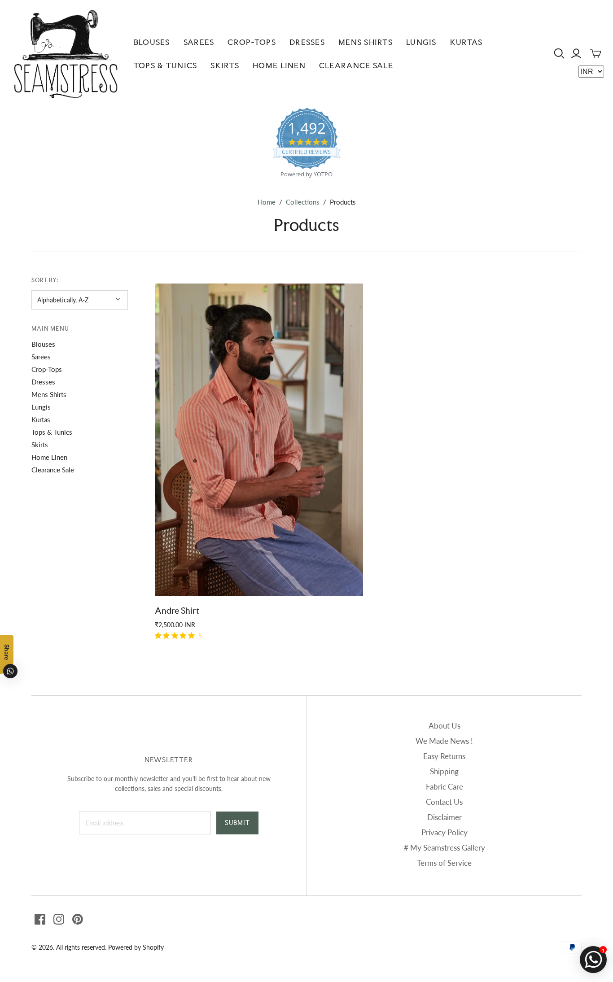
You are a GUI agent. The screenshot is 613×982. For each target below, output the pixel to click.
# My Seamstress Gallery (444, 847)
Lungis (421, 42)
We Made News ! (444, 741)
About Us (444, 725)
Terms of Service (444, 863)
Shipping (444, 771)
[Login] (576, 54)
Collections (303, 202)
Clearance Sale (356, 65)
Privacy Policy (444, 832)
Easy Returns (444, 756)
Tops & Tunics (165, 65)
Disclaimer (444, 817)
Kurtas (466, 42)
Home (267, 202)
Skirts (224, 65)
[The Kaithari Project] (65, 54)
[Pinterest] (77, 919)
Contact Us (444, 802)
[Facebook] (40, 919)
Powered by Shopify (136, 947)
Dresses (307, 42)
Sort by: (45, 280)
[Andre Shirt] (259, 440)
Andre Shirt (177, 610)
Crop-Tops (252, 42)
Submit (237, 822)
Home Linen (279, 65)
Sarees (199, 42)
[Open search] (559, 53)
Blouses (152, 42)
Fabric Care (444, 786)
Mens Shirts (365, 42)
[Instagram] (58, 919)
